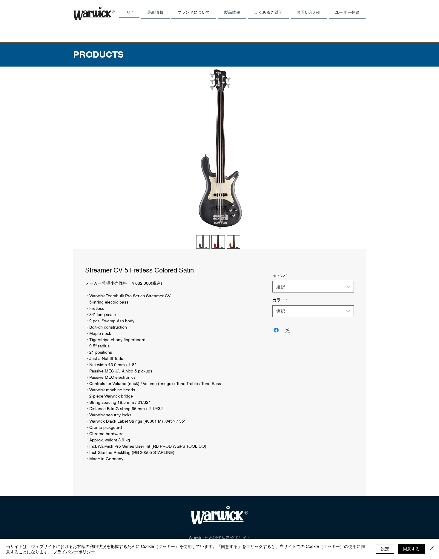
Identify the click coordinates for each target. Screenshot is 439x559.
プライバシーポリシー (74, 552)
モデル (280, 275)
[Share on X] (287, 330)
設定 (385, 549)
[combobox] (313, 286)
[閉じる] (431, 548)
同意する (411, 549)
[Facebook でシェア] (276, 330)
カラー (280, 300)
